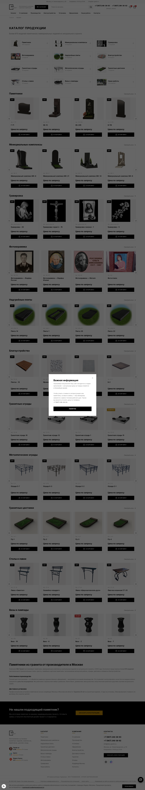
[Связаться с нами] (140, 780)
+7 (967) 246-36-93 (60, 402)
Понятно (72, 409)
